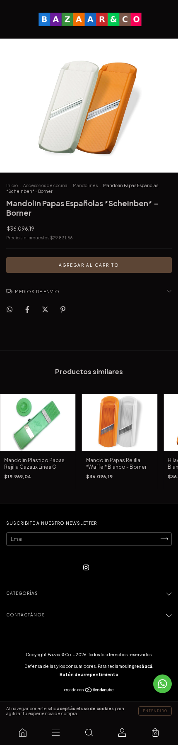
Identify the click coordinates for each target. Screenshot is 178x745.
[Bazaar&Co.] (22, 732)
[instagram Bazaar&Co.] (86, 567)
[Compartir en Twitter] (45, 309)
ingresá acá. (140, 666)
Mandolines (85, 185)
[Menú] (55, 732)
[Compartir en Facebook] (27, 309)
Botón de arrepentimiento (89, 674)
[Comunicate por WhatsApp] (162, 683)
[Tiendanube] (89, 691)
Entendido (155, 711)
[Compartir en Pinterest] (63, 309)
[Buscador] (89, 732)
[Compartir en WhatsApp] (9, 309)
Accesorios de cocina (45, 185)
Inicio (12, 185)
